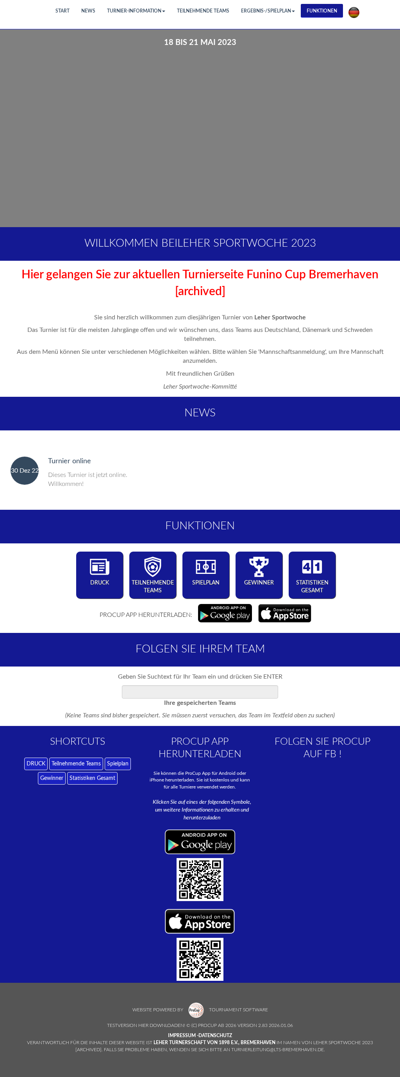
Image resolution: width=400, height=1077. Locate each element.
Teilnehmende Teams (203, 11)
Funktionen (322, 11)
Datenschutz (215, 1035)
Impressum (182, 1035)
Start (62, 11)
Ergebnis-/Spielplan (266, 11)
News (88, 11)
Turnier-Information (134, 11)
